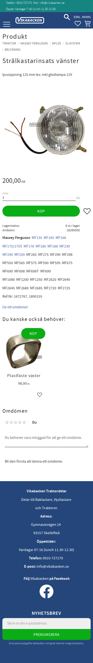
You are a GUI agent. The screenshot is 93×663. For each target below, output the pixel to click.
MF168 (61, 237)
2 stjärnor (11, 422)
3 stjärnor (15, 422)
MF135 (37, 237)
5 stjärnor (24, 422)
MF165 (49, 237)
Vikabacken (39, 578)
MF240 (7, 254)
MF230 (64, 246)
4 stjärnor (20, 422)
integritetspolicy (74, 643)
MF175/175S (12, 246)
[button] (6, 24)
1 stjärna (7, 422)
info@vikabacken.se (52, 3)
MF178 (29, 246)
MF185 (41, 246)
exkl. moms (82, 17)
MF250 (19, 254)
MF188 (52, 246)
